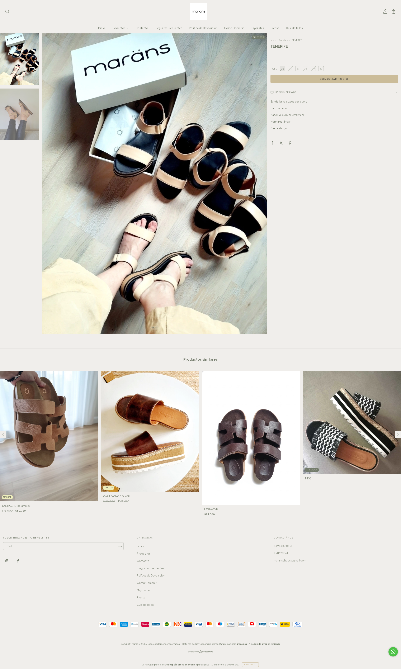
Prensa (275, 28)
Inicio (101, 28)
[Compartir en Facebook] (272, 142)
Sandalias (284, 40)
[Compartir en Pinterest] (290, 142)
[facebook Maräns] (18, 560)
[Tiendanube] (201, 652)
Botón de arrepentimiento (265, 644)
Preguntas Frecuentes (168, 28)
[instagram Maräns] (7, 560)
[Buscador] (7, 12)
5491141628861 (283, 545)
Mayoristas (257, 28)
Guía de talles (294, 28)
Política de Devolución (203, 28)
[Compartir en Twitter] (281, 142)
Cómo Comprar (234, 28)
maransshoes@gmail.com (290, 560)
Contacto (142, 28)
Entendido (250, 665)
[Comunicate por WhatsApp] (393, 651)
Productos (119, 28)
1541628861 (281, 553)
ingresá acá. (240, 644)
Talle (273, 69)
